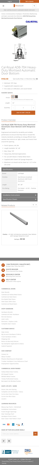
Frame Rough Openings (8, 412)
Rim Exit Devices (6, 317)
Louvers (3, 399)
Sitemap (4, 463)
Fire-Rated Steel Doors (8, 299)
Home (3, 14)
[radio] (12, 96)
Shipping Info (5, 339)
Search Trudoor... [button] (34, 6)
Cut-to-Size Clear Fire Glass (10, 394)
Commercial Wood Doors (9, 304)
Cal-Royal (21, 173)
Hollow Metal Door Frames (9, 372)
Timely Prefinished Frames (9, 379)
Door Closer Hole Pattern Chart (11, 419)
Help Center (5, 332)
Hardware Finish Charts (8, 416)
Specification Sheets (10, 199)
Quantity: (7, 108)
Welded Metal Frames (8, 376)
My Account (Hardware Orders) (11, 334)
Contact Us (4, 354)
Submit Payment (6, 346)
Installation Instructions (11, 195)
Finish (8, 97)
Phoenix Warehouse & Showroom (11, 359)
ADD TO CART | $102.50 (23, 112)
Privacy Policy (5, 461)
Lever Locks (5, 319)
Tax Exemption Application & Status (12, 344)
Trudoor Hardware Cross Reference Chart (14, 361)
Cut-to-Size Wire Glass (8, 396)
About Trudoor (6, 357)
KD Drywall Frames (7, 374)
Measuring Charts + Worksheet (11, 407)
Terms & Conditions (27, 461)
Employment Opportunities (10, 364)
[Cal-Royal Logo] (32, 22)
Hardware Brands (7, 312)
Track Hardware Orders (8, 337)
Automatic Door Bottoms (15, 16)
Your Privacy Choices (15, 461)
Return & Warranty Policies (9, 341)
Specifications (8, 169)
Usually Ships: (25, 79)
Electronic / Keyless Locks (9, 321)
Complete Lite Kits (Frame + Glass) (12, 392)
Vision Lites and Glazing (8, 389)
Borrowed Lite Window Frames (11, 381)
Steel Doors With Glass (8, 301)
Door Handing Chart (7, 414)
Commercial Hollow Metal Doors (11, 294)
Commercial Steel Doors (9, 297)
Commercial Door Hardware (14, 14)
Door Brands (5, 292)
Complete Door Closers (8, 324)
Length (7, 103)
